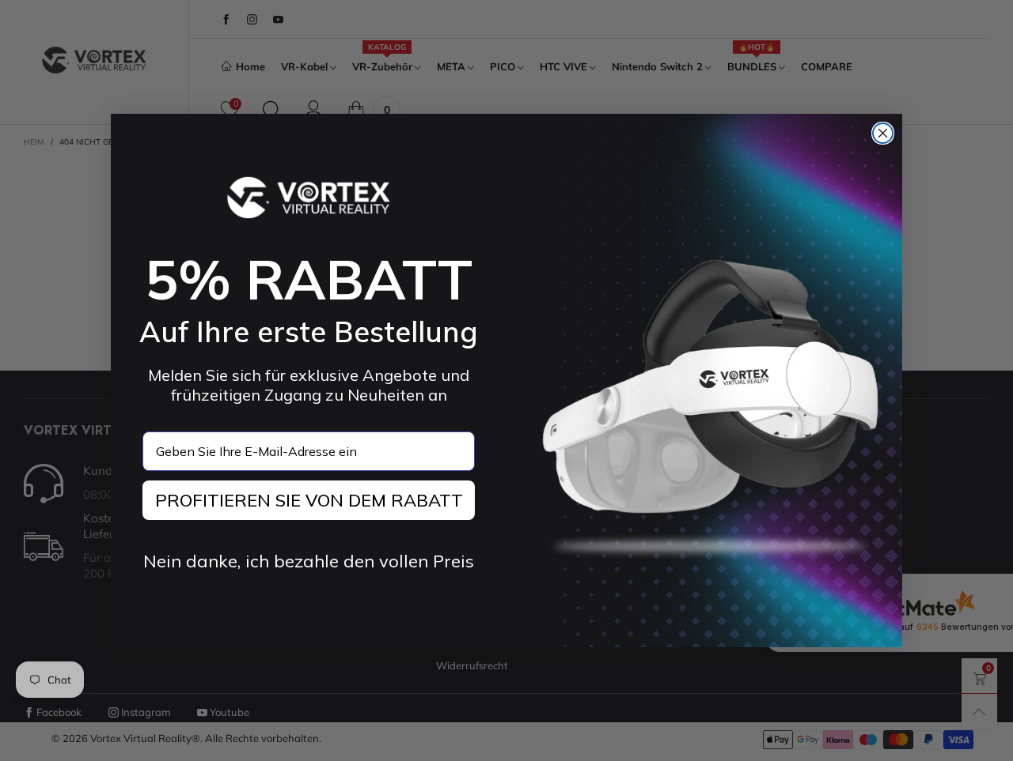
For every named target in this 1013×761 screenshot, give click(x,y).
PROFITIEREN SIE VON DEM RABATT (309, 500)
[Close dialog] (883, 133)
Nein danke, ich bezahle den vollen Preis (308, 561)
